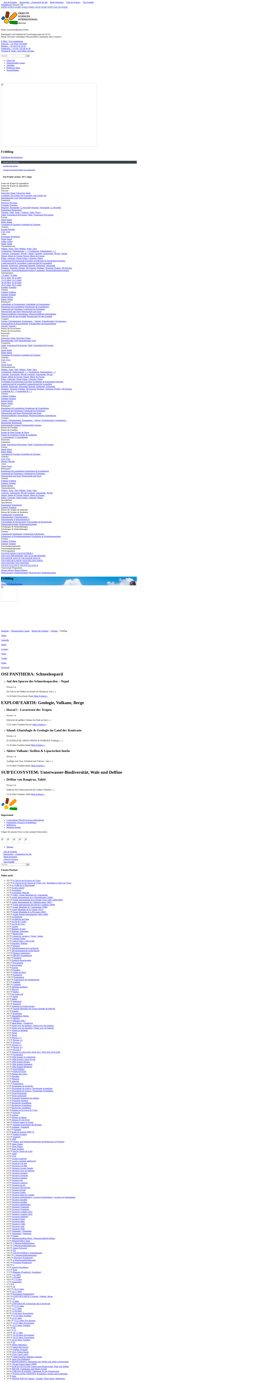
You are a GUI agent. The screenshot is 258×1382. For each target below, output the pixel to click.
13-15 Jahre (6, 280)
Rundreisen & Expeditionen (13, 307)
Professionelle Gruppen (11, 425)
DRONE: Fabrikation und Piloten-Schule (29, 1369)
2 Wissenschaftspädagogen (24, 1245)
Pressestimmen (12, 70)
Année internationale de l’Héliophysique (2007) (32, 902)
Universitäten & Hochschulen (13, 522)
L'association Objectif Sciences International (25, 820)
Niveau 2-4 (16, 1045)
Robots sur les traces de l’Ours (25, 1110)
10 (14, 1287)
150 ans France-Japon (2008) (24, 1364)
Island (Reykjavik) (20, 1347)
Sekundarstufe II (8, 519)
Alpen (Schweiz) (20, 1248)
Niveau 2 (17, 1042)
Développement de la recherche (25, 948)
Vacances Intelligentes (21, 1204)
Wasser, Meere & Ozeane (12, 256)
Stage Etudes (17, 1144)
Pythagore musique (20, 1100)
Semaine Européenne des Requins (27, 1125)
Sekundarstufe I (7, 517)
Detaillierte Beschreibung (12, 157)
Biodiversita (18, 934)
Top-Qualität (88, 2)
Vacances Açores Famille (22, 1168)
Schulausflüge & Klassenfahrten (14, 323)
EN (14, 1250)
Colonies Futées (18, 938)
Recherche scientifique (21, 1108)
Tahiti (14, 1154)
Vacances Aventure (20, 1175)
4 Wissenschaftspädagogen (24, 1260)
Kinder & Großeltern (10, 435)
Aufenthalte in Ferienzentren (13, 304)
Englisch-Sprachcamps (21, 960)
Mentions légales (13, 827)
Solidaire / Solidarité (20, 1127)
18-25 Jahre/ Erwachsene (23, 1337)
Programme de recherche (22, 1086)
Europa (15, 967)
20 (14, 1342)
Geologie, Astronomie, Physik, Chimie (17, 253)
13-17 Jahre (17, 1308)
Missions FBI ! (19, 1021)
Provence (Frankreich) (23, 1258)
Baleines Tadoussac (20, 931)
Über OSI (10, 60)
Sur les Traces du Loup (23, 1151)
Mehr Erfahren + (41, 696)
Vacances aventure (20, 1173)
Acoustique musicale (20, 892)
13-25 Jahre (17, 1318)
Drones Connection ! (22, 953)
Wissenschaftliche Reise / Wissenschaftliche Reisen (33, 1238)
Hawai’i (15, 989)
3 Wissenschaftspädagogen (25, 1255)
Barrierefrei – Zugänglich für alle (33, 2)
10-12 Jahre (6, 278)
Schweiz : (14, 44)
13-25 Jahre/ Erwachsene (24, 1320)
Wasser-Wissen (7, 570)
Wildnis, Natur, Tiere (10, 249)
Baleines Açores (19, 929)
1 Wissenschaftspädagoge (24, 1243)
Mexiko (4, 461)
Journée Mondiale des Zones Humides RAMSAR (34, 1009)
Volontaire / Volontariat (21, 1231)
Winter (4, 299)
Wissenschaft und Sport (11, 311)
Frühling (4, 292)
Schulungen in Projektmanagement (16, 536)
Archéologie (17, 917)
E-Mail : (12, 41)
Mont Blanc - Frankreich (22, 1023)
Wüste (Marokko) (19, 1345)
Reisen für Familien (40, 631)
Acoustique (16, 890)
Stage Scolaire (18, 1149)
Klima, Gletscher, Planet (11, 258)
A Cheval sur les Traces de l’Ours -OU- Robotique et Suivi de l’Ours (42, 883)
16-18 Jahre (6, 282)
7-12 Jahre (16, 1274)
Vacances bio (17, 1180)
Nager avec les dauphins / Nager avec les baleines (33, 1028)
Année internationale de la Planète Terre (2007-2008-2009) (38, 900)
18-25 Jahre (6, 285)
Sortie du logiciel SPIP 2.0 (23, 1132)
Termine (54, 631)
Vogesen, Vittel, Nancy (11, 212)
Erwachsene (18, 963)
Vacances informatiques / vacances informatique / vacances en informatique (44, 1197)
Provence (5, 203)
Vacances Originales (20, 1207)
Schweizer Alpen (8, 193)
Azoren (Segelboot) (20, 1267)
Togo (15, 1270)
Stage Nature (17, 1146)
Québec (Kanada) (20, 1349)
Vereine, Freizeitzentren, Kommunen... (17, 321)
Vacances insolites (19, 1202)
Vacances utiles (18, 1221)
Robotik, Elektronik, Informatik (14, 265)
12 (14, 1299)
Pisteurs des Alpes (19, 1074)
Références (11, 825)
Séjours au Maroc (19, 1117)
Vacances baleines (19, 1178)
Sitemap (9, 847)
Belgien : (13, 46)
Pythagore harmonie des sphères (25, 1098)
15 (15, 1330)
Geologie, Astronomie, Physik (14, 374)
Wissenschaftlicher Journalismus (14, 314)
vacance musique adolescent (24, 1161)
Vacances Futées (19, 1192)
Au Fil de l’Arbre (19, 921)
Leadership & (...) (8, 391)
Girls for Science (73, 2)
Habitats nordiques (20, 987)
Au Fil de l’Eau (18, 924)
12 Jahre (15, 1301)
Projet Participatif (19, 1093)
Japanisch (17, 1004)
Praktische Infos (13, 68)
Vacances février (19, 1190)
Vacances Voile (18, 1229)
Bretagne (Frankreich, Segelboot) (27, 1272)
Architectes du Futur (20, 919)
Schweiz (16, 1112)
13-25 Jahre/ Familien (21, 1325)
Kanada (4, 229)
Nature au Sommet (20, 1030)
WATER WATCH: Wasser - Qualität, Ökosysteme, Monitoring (38, 1378)
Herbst (4, 297)
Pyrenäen (5, 205)
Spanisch (17, 1137)
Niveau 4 (17, 1050)
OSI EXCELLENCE (10, 565)
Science (15, 1115)
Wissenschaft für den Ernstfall (13, 316)
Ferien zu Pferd (19, 972)
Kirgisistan (5, 236)
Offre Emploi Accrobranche (23, 1057)
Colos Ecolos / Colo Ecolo (23, 941)
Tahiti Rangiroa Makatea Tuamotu (27, 1357)
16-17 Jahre (18, 1332)
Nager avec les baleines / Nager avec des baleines (33, 1025)
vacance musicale (19, 1158)
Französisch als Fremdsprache (26, 980)
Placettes (15, 1076)
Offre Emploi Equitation (22, 1064)
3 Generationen (7, 437)
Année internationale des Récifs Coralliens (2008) (34, 905)
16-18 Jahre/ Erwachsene (23, 1335)
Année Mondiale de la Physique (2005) (29, 912)
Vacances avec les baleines (23, 1171)
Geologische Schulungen (11, 534)
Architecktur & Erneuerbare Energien (17, 261)
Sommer (4, 294)
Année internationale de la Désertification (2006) (32, 897)
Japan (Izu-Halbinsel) (21, 1359)
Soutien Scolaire (20, 1134)
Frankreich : (16, 48)
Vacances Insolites (19, 1200)
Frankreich (17, 975)
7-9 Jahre (5, 275)
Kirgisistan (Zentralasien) (23, 1294)
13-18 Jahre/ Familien (22, 1316)
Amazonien (17, 1282)
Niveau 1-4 (17, 1040)
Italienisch (17, 1001)
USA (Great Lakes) (20, 1354)
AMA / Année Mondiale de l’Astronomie (30, 895)
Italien (3, 222)
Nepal (3, 239)
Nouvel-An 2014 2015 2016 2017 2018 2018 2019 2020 (36, 1052)
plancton (15, 1081)
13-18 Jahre (17, 1311)
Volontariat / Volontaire (21, 1233)
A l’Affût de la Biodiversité (23, 885)
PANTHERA (19, 1069)
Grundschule (6, 514)
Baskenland (6, 210)
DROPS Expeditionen (22, 955)
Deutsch (16, 946)
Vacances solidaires (20, 1216)
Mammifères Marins (20, 1016)
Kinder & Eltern (8, 432)
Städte (3, 244)
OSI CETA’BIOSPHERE (12, 556)
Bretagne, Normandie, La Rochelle (16, 207)
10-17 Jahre (17, 1291)
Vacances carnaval (19, 1183)
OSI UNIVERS (8, 563)
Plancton (15, 1079)
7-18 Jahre (16, 1277)
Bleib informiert (57, 2)
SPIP (14, 1139)
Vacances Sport (18, 1219)
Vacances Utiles (18, 1224)
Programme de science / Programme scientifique (32, 1088)
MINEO (16, 1018)
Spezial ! (4, 326)
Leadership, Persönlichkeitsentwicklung (18, 270)
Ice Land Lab (17, 994)
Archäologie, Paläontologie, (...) (14, 251)
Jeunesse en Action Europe (23, 1006)
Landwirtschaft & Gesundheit (13, 263)
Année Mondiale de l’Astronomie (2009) (30, 907)
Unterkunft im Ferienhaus (12, 309)
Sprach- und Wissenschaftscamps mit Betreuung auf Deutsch (38, 1141)
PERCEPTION (19, 1071)
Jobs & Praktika (10, 2)
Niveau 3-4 (17, 1047)
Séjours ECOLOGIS (21, 1120)
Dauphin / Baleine (19, 943)
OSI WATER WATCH (10, 558)
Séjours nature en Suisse (23, 1122)
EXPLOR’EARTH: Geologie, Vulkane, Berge (33, 1296)
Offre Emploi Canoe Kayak (23, 1059)
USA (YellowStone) (20, 1352)
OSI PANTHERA (9, 553)
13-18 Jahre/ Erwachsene (22, 1313)
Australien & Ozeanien (11, 224)
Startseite (5, 631)
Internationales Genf (9, 198)
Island (3, 220)
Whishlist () (6, 5)
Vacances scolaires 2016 (22, 1214)
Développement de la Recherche (25, 950)
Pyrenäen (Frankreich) (22, 1262)
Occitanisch (18, 1054)
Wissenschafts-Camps (15, 63)
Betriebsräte (6, 423)
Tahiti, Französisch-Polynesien (14, 215)
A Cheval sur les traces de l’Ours (27, 880)
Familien (4, 287)
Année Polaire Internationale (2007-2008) (30, 914)
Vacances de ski (18, 1185)
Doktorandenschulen (10, 524)
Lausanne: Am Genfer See (12, 195)
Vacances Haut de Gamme (23, 1195)
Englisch (4, 507)
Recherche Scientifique (21, 1103)
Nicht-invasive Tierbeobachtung (15, 573)
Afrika (4, 241)
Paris (14, 1376)
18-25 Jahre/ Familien (21, 1340)
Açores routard (18, 888)
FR (14, 1328)
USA (3, 232)
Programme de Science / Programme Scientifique (32, 1091)
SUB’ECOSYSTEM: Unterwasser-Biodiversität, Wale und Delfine (40, 1366)
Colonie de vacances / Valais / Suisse (27, 936)
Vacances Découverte (21, 1187)
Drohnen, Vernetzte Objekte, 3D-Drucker (18, 268)
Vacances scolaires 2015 (22, 1212)
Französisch (6, 505)
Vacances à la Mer (19, 1166)
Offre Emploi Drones (21, 1062)
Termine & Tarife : (17, 51)
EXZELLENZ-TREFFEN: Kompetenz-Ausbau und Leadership (40, 1374)
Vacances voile (18, 1226)
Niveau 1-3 (16, 1038)
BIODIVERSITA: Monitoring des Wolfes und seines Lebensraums (40, 1362)
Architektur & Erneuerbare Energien (16, 382)
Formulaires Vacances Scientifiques (21, 822)
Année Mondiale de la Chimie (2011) (27, 909)
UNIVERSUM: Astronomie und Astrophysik (31, 1303)
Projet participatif (19, 1096)
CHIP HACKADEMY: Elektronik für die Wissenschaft (35, 1371)
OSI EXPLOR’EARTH (11, 560)
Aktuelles (10, 65)
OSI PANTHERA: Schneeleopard (27, 1253)
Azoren (15, 926)
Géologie (17, 984)
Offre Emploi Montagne (22, 1067)
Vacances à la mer (19, 1163)
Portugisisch (18, 1083)
